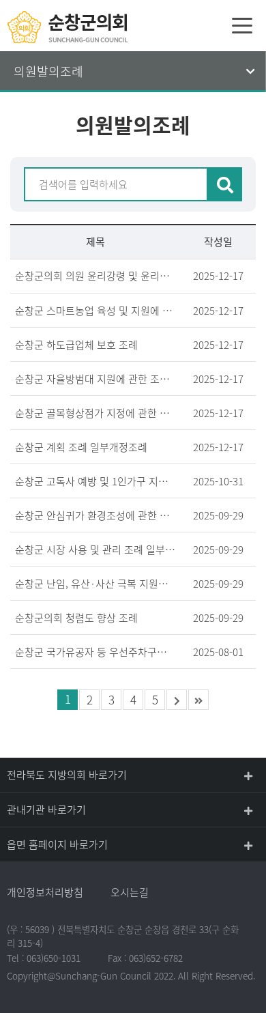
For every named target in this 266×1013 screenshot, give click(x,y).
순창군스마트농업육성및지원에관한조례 (95, 310)
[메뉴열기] (242, 25)
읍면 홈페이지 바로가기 (57, 844)
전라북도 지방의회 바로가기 (67, 774)
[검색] (225, 184)
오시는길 (129, 892)
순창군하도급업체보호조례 (76, 344)
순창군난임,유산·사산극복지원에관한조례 (95, 583)
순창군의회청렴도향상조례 (76, 617)
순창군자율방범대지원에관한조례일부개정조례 (95, 378)
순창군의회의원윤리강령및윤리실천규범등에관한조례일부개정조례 (95, 275)
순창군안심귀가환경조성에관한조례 (95, 515)
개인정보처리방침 (45, 892)
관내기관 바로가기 (46, 809)
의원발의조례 (48, 71)
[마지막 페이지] (198, 699)
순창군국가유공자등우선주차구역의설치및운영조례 (95, 651)
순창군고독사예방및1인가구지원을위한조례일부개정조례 (95, 481)
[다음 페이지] (176, 699)
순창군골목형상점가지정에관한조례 (95, 412)
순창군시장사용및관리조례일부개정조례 (95, 549)
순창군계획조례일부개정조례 (81, 447)
